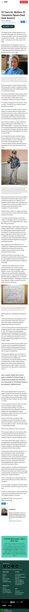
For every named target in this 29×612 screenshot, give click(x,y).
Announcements (6, 589)
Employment (5, 580)
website (8, 271)
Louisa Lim (8, 21)
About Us (5, 574)
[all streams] (27, 610)
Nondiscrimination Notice (20, 577)
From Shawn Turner (7, 591)
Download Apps (18, 594)
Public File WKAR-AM (19, 583)
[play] (2, 610)
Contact (4, 575)
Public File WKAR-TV (19, 580)
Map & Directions (6, 578)
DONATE (24, 2)
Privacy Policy (18, 575)
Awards (4, 588)
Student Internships (7, 581)
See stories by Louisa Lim (15, 521)
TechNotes (17, 591)
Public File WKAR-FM (19, 581)
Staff (4, 577)
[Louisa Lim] (4, 511)
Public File (17, 578)
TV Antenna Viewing (19, 592)
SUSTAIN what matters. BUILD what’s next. (14, 540)
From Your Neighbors (7, 592)
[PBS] (12, 602)
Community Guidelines (20, 574)
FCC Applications (18, 584)
